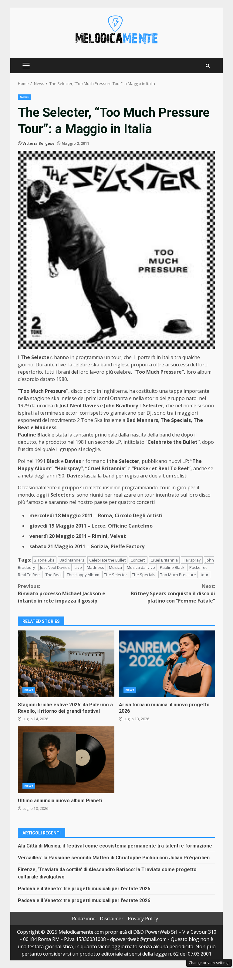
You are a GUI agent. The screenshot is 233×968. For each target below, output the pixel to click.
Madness (95, 567)
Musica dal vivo (141, 567)
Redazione (84, 918)
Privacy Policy (143, 918)
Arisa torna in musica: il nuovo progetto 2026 (167, 663)
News (24, 97)
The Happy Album (83, 574)
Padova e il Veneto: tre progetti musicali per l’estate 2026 (84, 889)
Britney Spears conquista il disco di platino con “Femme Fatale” (173, 593)
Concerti (138, 560)
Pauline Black (172, 567)
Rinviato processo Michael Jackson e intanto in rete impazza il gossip (61, 593)
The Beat (54, 574)
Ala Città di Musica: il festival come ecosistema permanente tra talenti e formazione (115, 846)
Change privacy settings (209, 962)
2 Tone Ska (44, 560)
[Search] (208, 66)
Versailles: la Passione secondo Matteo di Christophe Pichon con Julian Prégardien (114, 858)
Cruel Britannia (164, 560)
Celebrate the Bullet (107, 560)
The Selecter (115, 574)
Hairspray (192, 560)
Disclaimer (111, 918)
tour (204, 574)
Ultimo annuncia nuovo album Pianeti (66, 759)
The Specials (143, 574)
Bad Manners (71, 560)
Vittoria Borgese (38, 143)
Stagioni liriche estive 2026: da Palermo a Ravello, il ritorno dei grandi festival (66, 663)
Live (78, 567)
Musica (115, 567)
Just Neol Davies (55, 567)
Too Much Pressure (178, 574)
